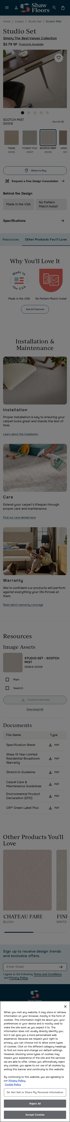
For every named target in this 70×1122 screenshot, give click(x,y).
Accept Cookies (35, 1114)
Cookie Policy (13, 1084)
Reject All (35, 1103)
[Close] (65, 1006)
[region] (35, 1061)
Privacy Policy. (17, 1080)
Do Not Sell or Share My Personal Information (35, 1092)
